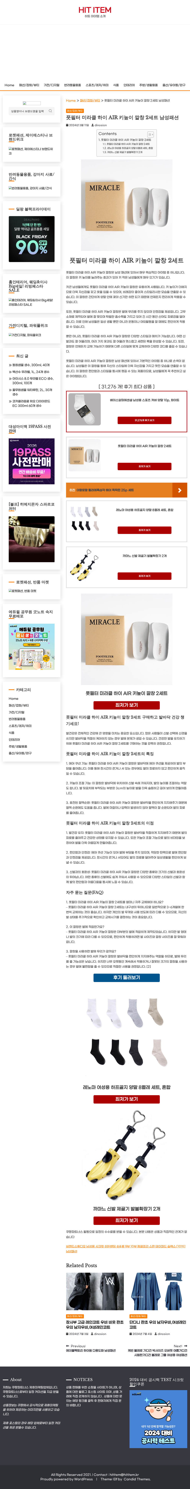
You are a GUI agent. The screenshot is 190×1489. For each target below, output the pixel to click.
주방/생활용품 (148, 85)
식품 (116, 85)
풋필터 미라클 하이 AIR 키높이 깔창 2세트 (126, 140)
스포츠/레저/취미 (97, 85)
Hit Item (95, 10)
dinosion (101, 125)
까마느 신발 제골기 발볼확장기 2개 (124, 152)
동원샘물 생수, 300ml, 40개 (31, 365)
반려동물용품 (72, 85)
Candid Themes (137, 1479)
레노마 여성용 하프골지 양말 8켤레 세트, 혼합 (130, 148)
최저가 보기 (144, 466)
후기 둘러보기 (126, 977)
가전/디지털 (51, 85)
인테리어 (129, 85)
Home (9, 85)
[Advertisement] (95, 52)
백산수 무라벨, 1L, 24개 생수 (30, 372)
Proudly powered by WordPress (67, 1479)
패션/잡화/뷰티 (29, 85)
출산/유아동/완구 (174, 85)
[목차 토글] (149, 134)
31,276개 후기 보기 (144, 420)
